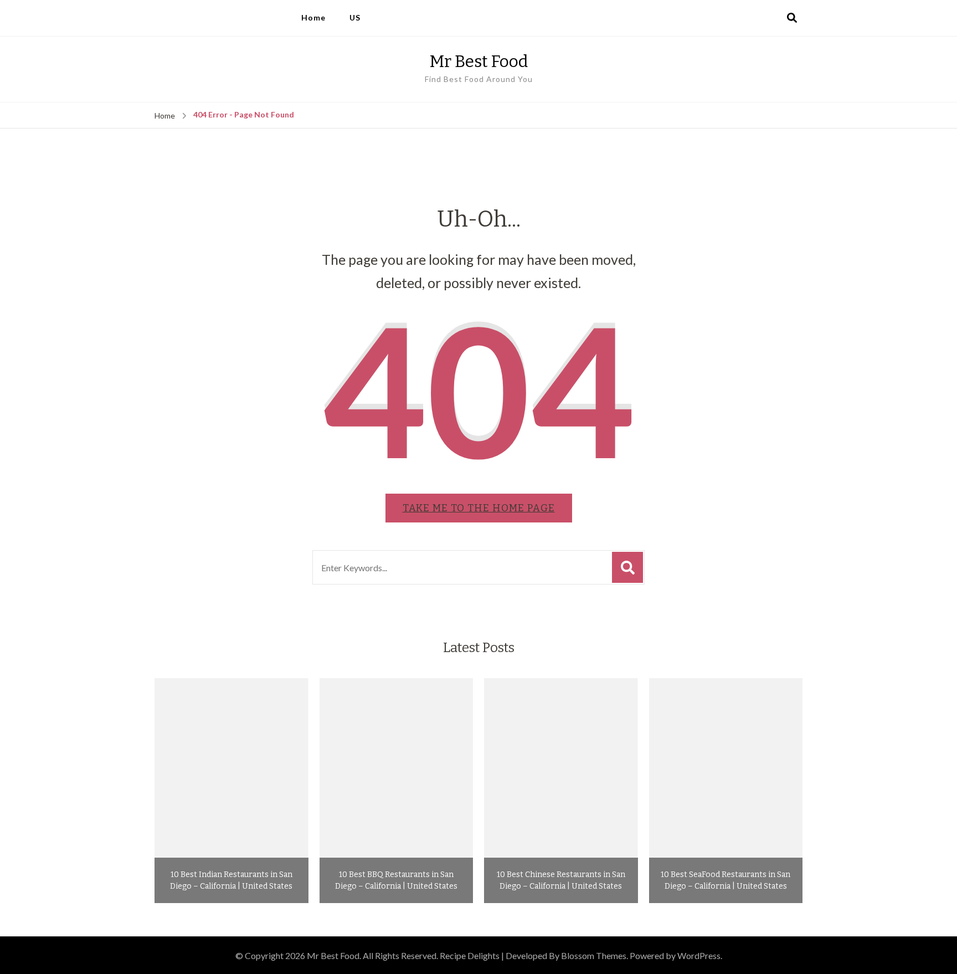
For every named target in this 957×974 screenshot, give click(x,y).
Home (313, 17)
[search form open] (791, 18)
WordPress (699, 955)
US (355, 17)
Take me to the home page (479, 508)
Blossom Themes (593, 955)
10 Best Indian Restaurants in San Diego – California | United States (231, 880)
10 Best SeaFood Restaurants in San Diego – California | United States (725, 880)
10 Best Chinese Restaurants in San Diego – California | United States (561, 880)
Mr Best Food (479, 61)
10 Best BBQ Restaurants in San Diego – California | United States (396, 880)
